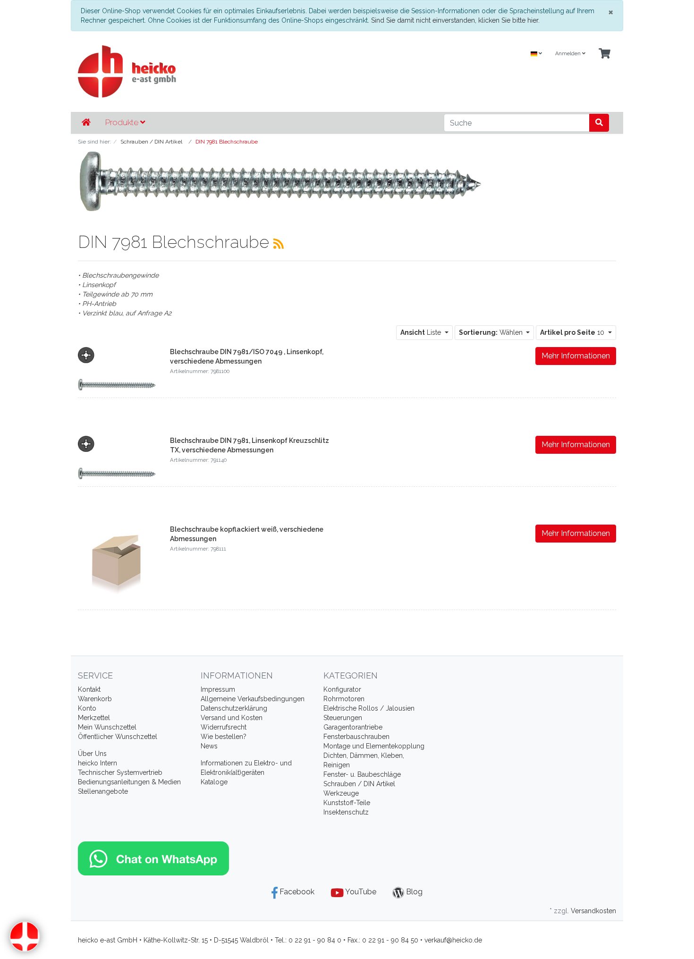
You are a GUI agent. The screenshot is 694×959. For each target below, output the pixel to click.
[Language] (536, 54)
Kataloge (214, 782)
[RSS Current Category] (278, 244)
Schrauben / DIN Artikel (359, 784)
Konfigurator (342, 689)
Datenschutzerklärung (234, 708)
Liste (421, 332)
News (209, 746)
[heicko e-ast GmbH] (255, 71)
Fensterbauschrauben (356, 736)
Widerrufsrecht (223, 727)
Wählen (492, 332)
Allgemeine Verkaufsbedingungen (253, 699)
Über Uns (92, 753)
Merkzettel (94, 717)
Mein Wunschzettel (107, 727)
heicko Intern (97, 763)
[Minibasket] (604, 54)
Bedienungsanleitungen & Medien (129, 782)
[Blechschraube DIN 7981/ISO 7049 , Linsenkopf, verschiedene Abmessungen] (117, 368)
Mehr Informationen (576, 355)
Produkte (122, 122)
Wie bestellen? (223, 736)
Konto (87, 708)
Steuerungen (342, 717)
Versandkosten (593, 911)
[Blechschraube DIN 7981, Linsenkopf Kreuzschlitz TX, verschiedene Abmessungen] (117, 457)
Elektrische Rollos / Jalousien (369, 708)
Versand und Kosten (231, 717)
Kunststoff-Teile (346, 802)
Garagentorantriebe (352, 727)
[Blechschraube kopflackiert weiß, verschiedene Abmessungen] (117, 563)
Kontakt (89, 689)
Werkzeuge (341, 793)
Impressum (218, 689)
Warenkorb (95, 699)
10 (573, 332)
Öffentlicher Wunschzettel (117, 736)
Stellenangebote (103, 791)
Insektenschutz (346, 812)
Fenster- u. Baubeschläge (362, 774)
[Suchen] (599, 123)
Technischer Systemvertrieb (120, 772)
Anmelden (568, 54)
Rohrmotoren (343, 699)
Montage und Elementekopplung (373, 746)
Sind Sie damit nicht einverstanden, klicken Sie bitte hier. (455, 20)
